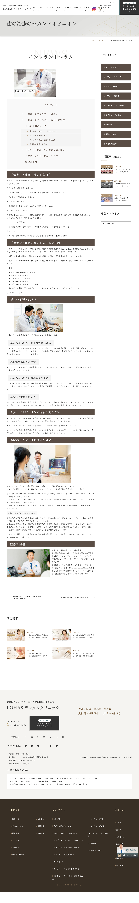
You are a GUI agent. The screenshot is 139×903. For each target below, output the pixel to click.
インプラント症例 (111, 86)
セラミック (120, 837)
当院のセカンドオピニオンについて (22, 513)
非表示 (52, 105)
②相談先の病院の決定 (38, 135)
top (92, 40)
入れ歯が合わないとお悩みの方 (66, 833)
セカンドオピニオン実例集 (114, 105)
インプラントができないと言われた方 (68, 840)
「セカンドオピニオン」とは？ (41, 113)
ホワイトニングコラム (112, 115)
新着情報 (40, 833)
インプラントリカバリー (113, 77)
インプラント (59, 819)
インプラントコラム (102, 40)
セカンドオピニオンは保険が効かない (45, 149)
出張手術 (92, 843)
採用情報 (40, 826)
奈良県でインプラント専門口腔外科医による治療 (15, 5)
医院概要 (15, 833)
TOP (34, 9)
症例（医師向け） (111, 144)
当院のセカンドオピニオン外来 (41, 156)
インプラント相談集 (111, 96)
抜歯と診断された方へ (62, 826)
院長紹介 (40, 9)
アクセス (15, 840)
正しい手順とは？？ (35, 125)
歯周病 (118, 830)
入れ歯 (118, 823)
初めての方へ (49, 9)
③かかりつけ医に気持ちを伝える (43, 140)
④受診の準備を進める (38, 144)
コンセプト (41, 819)
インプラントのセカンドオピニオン (67, 869)
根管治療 (119, 858)
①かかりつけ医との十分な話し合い (43, 131)
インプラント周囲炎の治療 (64, 854)
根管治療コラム (110, 134)
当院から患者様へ (19, 854)
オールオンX (58, 862)
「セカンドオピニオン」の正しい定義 (45, 119)
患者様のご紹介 (95, 850)
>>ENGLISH (111, 3)
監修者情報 (31, 162)
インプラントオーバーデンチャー (66, 847)
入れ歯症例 (108, 125)
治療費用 (86, 9)
